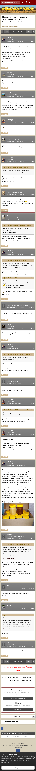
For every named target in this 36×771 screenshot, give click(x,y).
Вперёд (29, 31)
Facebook (18, 751)
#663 (32, 96)
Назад (6, 31)
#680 (32, 646)
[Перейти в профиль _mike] (3, 382)
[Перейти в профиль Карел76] (3, 536)
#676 (32, 465)
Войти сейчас (18, 709)
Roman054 (9, 22)
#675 (32, 434)
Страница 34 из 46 (18, 31)
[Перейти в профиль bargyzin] (3, 306)
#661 (32, 41)
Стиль (10, 745)
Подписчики (16, 716)
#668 (32, 219)
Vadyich (9, 191)
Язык (4, 745)
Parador (9, 72)
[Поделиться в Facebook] (2, 728)
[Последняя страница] (34, 31)
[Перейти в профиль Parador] (3, 74)
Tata (8, 585)
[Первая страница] (2, 31)
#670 (32, 307)
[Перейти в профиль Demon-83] (3, 326)
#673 (32, 383)
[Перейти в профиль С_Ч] (3, 645)
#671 (32, 328)
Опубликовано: (15, 41)
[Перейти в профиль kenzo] (3, 139)
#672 (32, 348)
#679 (32, 609)
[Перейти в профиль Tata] (3, 587)
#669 (32, 254)
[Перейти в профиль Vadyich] (3, 193)
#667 (32, 194)
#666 (32, 161)
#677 (32, 538)
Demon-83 (10, 324)
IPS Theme (14, 743)
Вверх (4, 67)
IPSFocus (21, 743)
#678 (32, 588)
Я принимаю (18, 768)
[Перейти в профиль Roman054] (3, 39)
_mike (8, 380)
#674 (32, 403)
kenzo (8, 138)
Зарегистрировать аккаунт (18, 698)
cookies (33, 756)
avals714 (9, 92)
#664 (32, 123)
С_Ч (8, 643)
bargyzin (9, 304)
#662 (32, 76)
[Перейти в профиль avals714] (3, 94)
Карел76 (9, 534)
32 (33, 716)
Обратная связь (18, 747)
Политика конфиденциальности (23, 745)
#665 (32, 141)
